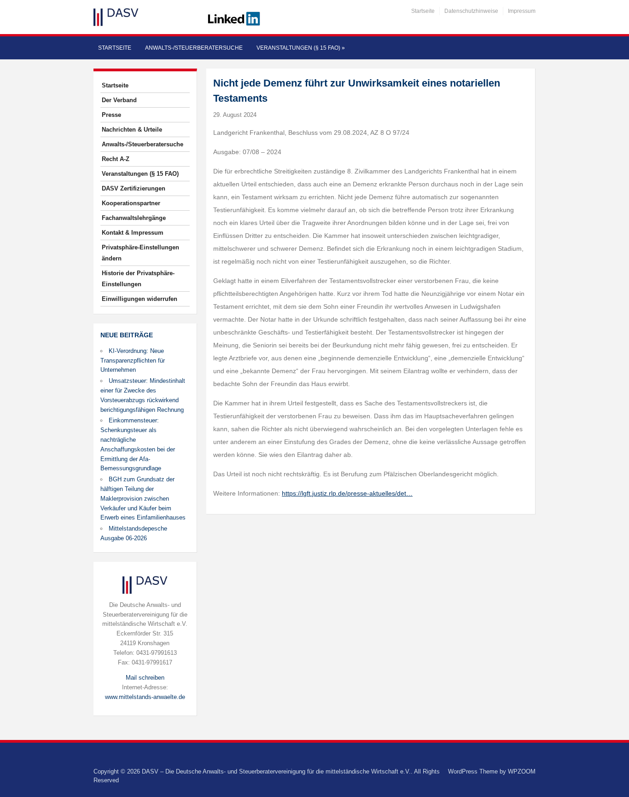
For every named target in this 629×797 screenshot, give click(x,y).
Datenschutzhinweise (471, 11)
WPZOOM (522, 771)
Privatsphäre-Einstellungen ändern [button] (140, 253)
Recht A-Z (115, 159)
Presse (111, 114)
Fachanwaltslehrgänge (134, 217)
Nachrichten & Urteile (132, 129)
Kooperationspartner (131, 203)
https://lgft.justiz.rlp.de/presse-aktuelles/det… (347, 493)
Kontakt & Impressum (132, 232)
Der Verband (119, 100)
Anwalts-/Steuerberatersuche (194, 48)
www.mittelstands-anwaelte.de (145, 696)
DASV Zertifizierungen (133, 188)
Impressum (522, 11)
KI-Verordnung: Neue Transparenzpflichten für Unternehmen (132, 360)
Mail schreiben (145, 677)
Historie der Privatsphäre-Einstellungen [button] (138, 279)
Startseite (423, 11)
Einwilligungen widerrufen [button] (139, 298)
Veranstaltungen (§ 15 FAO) (300, 48)
